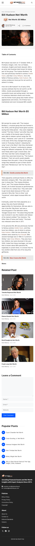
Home (3, 11)
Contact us (5, 516)
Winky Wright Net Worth (13, 456)
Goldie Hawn (18, 228)
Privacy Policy (6, 499)
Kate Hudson (23, 78)
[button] (31, 2)
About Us (4, 514)
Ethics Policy (5, 497)
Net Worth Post (20, 539)
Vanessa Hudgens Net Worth (15, 444)
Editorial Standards (7, 519)
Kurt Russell (22, 234)
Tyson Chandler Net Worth (14, 432)
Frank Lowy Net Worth (9, 364)
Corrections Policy (7, 502)
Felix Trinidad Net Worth (13, 450)
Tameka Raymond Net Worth (11, 292)
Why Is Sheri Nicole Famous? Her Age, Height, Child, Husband (18, 462)
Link (23, 25)
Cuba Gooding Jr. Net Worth (15, 438)
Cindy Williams (18, 76)
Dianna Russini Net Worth (10, 316)
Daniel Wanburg (10, 25)
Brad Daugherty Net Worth (10, 340)
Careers (4, 522)
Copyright (5, 505)
